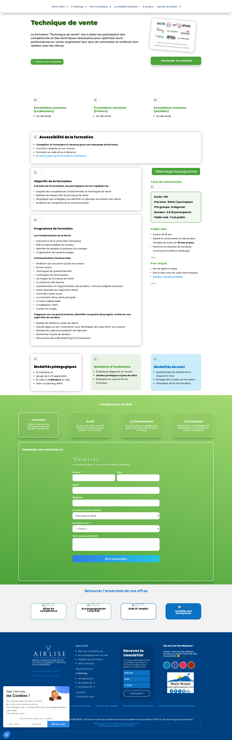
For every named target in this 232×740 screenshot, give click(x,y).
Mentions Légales (41, 671)
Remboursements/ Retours (138, 706)
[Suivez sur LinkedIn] (166, 665)
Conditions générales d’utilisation (176, 706)
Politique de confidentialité (76, 706)
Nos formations (99, 6)
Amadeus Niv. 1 (86, 678)
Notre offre (58, 6)
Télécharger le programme (176, 171)
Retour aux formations (49, 61)
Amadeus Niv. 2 (86, 682)
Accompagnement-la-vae (93, 655)
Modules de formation (90, 659)
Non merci (14, 724)
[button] (6, 734)
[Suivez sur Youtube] (191, 665)
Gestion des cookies (107, 706)
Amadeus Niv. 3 (86, 686)
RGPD (56, 671)
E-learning (77, 6)
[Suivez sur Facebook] (174, 665)
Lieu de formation (167, 6)
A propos (148, 6)
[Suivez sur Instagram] (183, 665)
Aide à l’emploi (86, 663)
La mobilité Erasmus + (126, 6)
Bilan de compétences (90, 651)
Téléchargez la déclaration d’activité (116, 725)
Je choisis (36, 724)
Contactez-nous (85, 696)
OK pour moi (58, 724)
